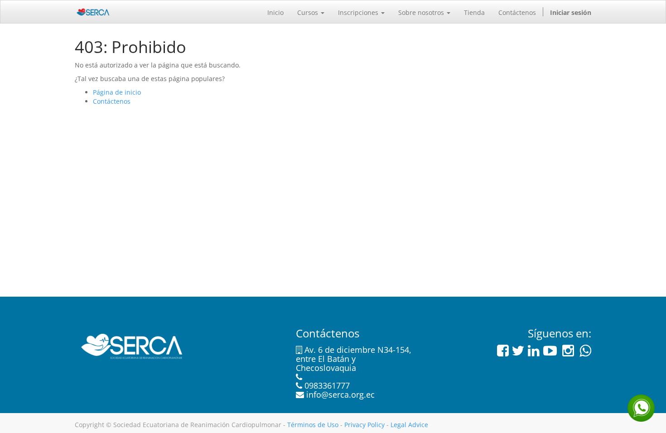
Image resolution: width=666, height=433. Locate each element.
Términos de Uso (312, 424)
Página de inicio (117, 92)
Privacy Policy (364, 424)
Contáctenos (111, 101)
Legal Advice (409, 424)
